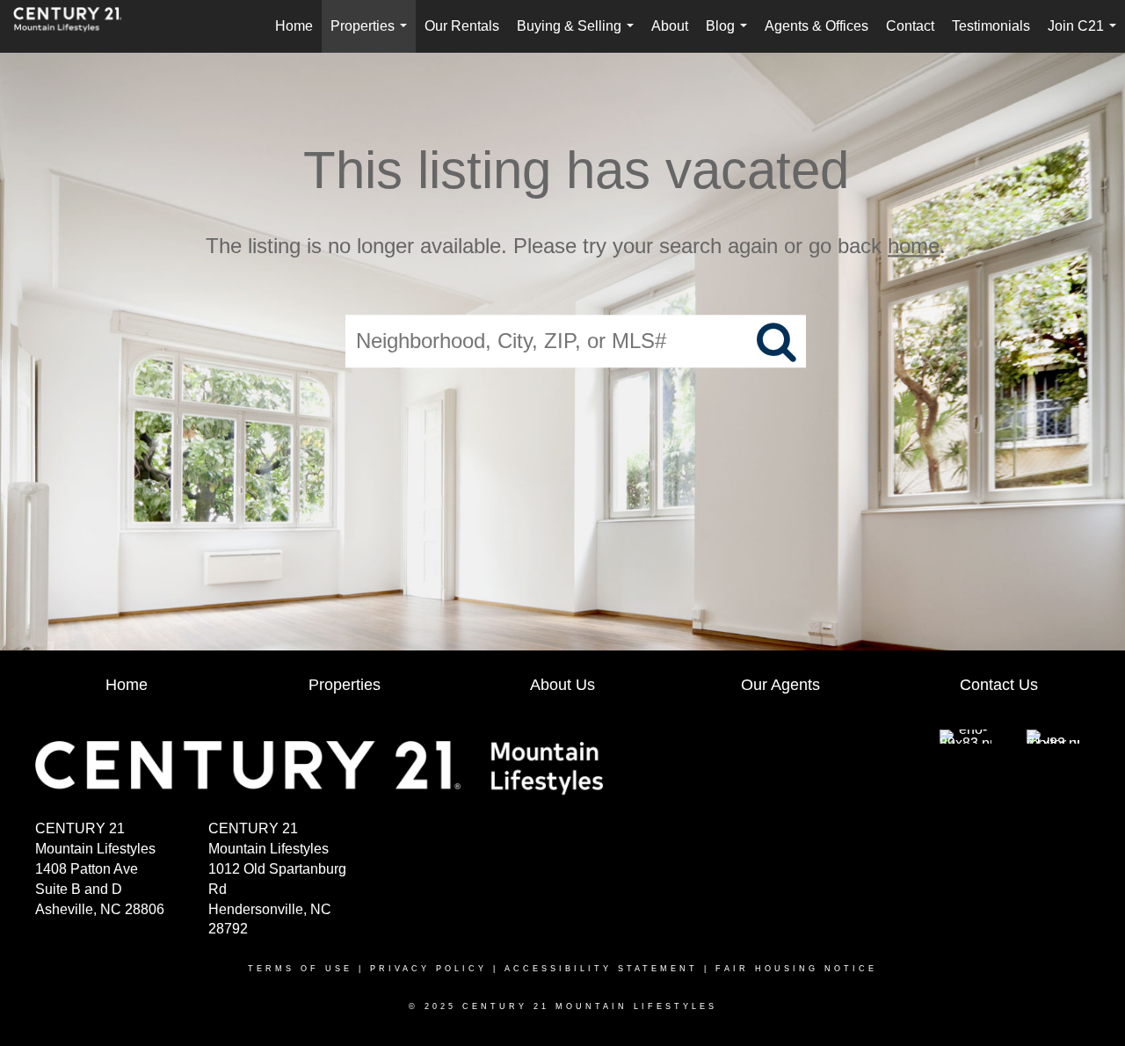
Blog (730, 35)
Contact (910, 25)
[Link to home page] (76, 26)
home (914, 246)
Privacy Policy (428, 968)
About (669, 25)
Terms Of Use (300, 968)
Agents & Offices (816, 25)
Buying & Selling (579, 35)
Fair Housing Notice (796, 968)
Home (294, 25)
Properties (372, 35)
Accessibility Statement (601, 968)
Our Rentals (462, 25)
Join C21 (1085, 35)
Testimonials (991, 25)
